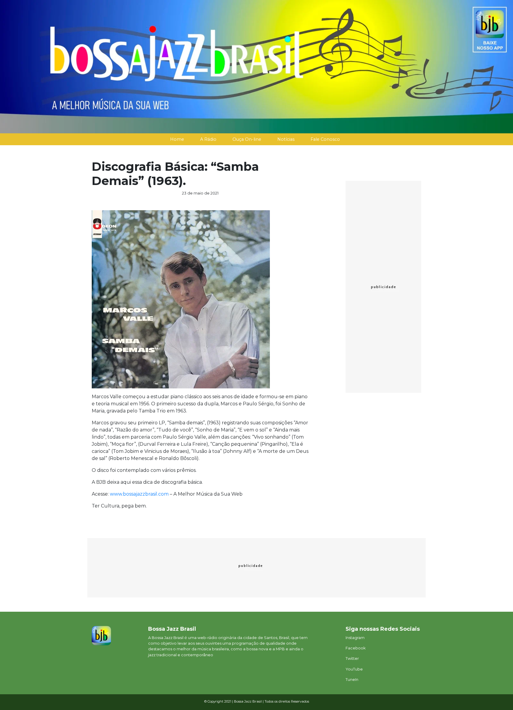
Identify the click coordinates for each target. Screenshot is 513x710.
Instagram (355, 637)
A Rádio (208, 139)
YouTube (354, 669)
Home (177, 139)
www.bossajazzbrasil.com (139, 494)
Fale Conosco (325, 139)
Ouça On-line (246, 139)
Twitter (352, 658)
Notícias (285, 139)
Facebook (355, 648)
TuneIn (352, 679)
